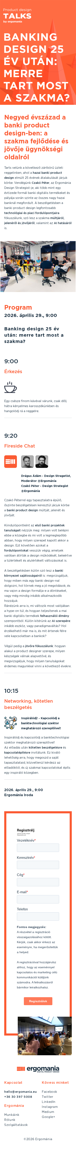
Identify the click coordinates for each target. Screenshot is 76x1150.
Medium (48, 1112)
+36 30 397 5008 (18, 1096)
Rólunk (9, 1119)
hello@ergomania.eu (20, 1091)
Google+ (48, 1117)
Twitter (47, 1096)
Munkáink (11, 1114)
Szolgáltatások (16, 1125)
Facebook (49, 1091)
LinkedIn (49, 1101)
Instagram (50, 1106)
